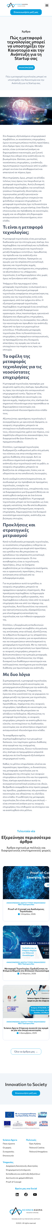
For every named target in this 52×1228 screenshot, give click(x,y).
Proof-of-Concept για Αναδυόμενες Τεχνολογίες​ (26, 910)
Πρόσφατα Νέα (28, 904)
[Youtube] (35, 1194)
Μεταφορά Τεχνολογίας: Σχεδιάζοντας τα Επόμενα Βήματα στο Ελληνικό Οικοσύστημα (26, 969)
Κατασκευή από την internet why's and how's (26, 1219)
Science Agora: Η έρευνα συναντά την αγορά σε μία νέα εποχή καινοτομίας (26, 1029)
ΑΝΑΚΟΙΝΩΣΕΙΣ (13, 903)
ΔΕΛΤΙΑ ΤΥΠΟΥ (27, 903)
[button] (47, 5)
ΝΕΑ (19, 904)
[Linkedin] (17, 1194)
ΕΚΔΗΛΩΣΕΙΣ (39, 903)
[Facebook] (26, 1194)
